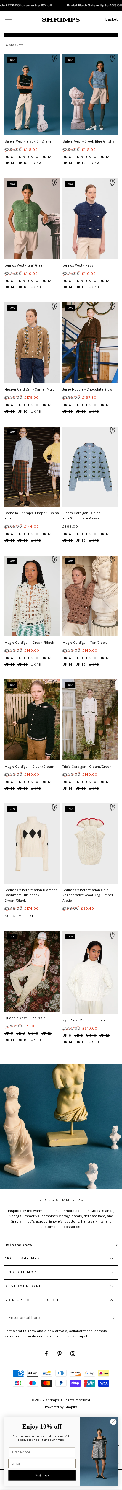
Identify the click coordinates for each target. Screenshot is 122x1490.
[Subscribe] (114, 1317)
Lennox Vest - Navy (77, 265)
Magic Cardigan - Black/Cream (29, 766)
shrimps (52, 1400)
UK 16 (22, 163)
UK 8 (20, 157)
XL (31, 916)
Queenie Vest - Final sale (24, 1018)
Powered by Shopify (61, 1407)
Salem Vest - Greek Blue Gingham (90, 141)
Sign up (42, 1475)
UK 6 (8, 157)
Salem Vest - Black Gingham (27, 141)
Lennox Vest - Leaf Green (24, 265)
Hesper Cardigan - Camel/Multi (29, 389)
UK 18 (36, 163)
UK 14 (9, 163)
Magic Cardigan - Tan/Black (84, 643)
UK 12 (46, 157)
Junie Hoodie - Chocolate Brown (88, 389)
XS (7, 916)
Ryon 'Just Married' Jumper (83, 1020)
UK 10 (33, 157)
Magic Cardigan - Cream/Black (29, 643)
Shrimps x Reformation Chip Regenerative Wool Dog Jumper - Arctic (88, 895)
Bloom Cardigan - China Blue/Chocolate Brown (81, 516)
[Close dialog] (113, 1422)
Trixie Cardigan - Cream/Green (86, 766)
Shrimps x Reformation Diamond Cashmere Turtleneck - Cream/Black (31, 895)
